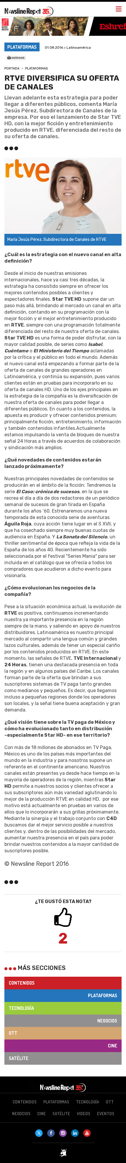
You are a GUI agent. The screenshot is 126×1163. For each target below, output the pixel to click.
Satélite (18, 1058)
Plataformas (36, 68)
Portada (11, 68)
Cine (112, 1046)
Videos (83, 1113)
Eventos (105, 1113)
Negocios (107, 1021)
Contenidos (22, 983)
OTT (13, 1033)
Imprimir (18, 58)
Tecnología (21, 1008)
